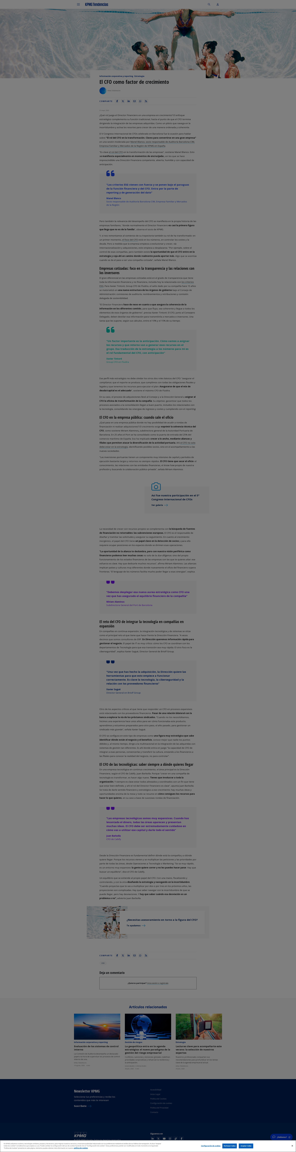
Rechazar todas (230, 1146)
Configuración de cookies (210, 1146)
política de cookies (81, 1148)
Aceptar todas (246, 1146)
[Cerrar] (292, 1145)
